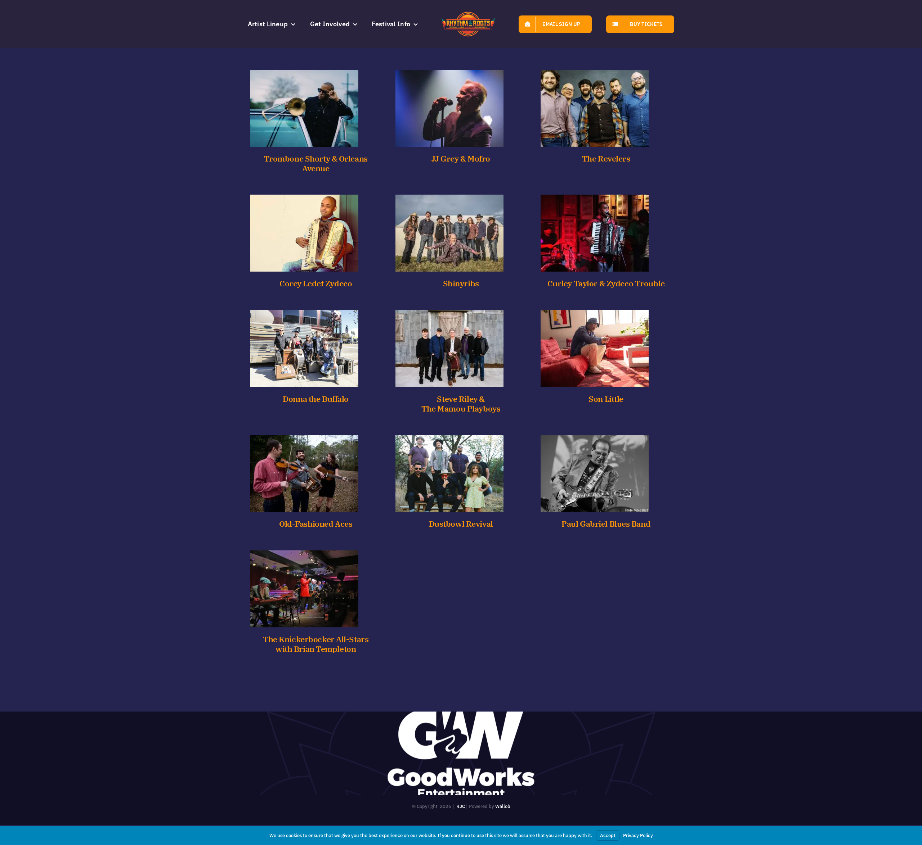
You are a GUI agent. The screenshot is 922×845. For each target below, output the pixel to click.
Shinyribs (461, 283)
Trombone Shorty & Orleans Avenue (316, 163)
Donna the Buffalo (316, 399)
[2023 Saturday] (304, 108)
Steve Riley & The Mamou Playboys (460, 404)
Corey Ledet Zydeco (315, 283)
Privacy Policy (638, 835)
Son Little (605, 399)
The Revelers (606, 159)
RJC (460, 806)
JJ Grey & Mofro (460, 159)
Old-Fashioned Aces (315, 524)
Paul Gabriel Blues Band (605, 524)
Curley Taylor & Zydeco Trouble (606, 283)
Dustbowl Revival (461, 524)
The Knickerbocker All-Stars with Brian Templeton (315, 644)
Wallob (502, 806)
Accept (608, 835)
